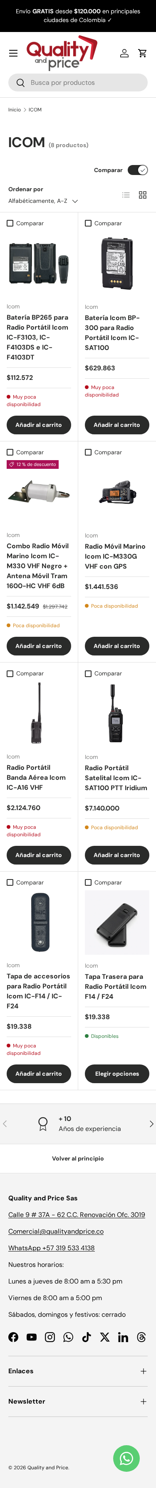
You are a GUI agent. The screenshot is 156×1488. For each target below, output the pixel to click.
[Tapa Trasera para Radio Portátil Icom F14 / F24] (117, 922)
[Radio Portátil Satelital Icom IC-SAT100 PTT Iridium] (117, 713)
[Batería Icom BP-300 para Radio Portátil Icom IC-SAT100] (117, 263)
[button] (143, 53)
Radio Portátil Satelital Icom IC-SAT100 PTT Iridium (116, 778)
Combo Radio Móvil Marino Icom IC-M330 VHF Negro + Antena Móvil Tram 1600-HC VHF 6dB (38, 566)
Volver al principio (78, 1158)
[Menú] (13, 53)
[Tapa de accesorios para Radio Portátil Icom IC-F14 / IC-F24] (39, 922)
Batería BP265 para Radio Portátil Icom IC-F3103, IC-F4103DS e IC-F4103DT (37, 337)
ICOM (35, 109)
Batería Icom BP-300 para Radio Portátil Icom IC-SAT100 (112, 332)
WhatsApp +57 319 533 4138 (51, 1248)
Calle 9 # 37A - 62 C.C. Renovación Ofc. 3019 (76, 1214)
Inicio (14, 109)
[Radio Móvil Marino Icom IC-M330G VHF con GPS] (117, 492)
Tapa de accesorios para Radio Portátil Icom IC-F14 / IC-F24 (38, 991)
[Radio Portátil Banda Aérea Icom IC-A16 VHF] (39, 713)
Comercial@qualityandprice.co (56, 1231)
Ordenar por (25, 189)
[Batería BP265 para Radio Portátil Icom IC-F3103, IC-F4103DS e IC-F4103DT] (39, 263)
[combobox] (78, 82)
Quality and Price (47, 1467)
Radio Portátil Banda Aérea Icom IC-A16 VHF (36, 777)
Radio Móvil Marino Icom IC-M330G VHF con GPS (115, 556)
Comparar (108, 170)
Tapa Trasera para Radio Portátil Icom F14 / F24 (115, 986)
